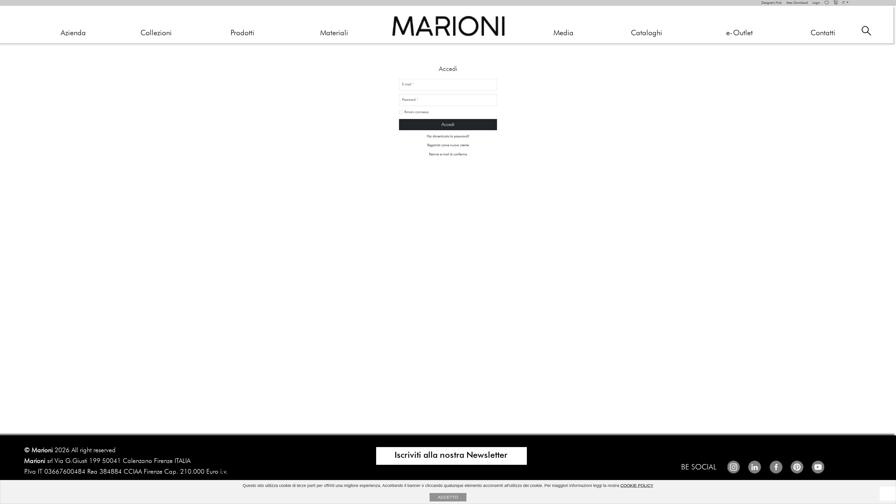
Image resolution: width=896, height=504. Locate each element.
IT (844, 2)
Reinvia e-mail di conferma (448, 154)
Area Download (797, 2)
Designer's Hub (771, 2)
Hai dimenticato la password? (448, 136)
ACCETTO (448, 497)
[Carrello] (835, 2)
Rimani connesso (416, 112)
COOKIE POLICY (636, 485)
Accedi (448, 124)
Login (816, 2)
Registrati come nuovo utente (448, 145)
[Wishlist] (827, 2)
